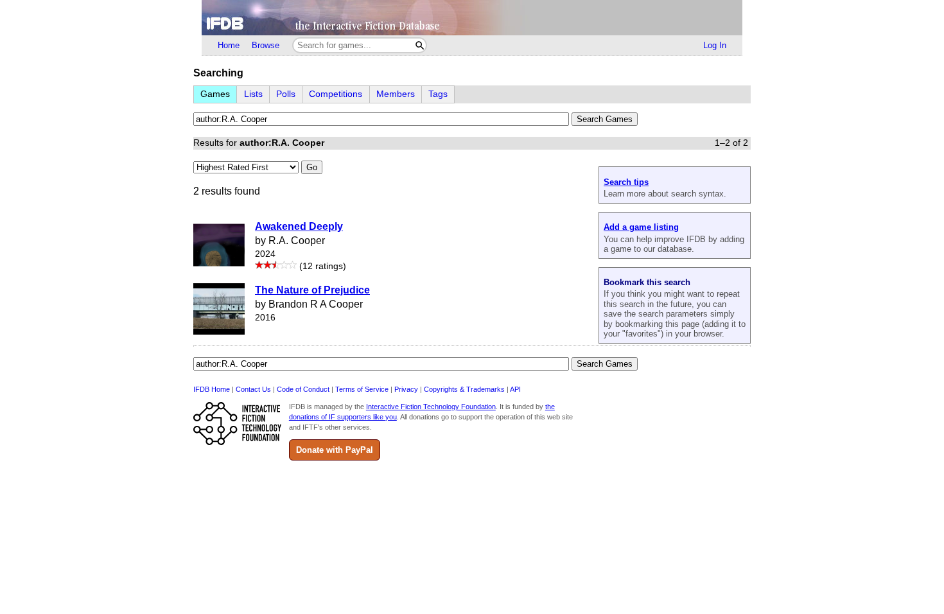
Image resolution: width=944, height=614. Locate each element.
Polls (285, 94)
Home (229, 45)
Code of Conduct (303, 389)
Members (395, 94)
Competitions (335, 94)
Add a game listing (641, 227)
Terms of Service (362, 389)
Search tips (626, 182)
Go (311, 167)
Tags (438, 94)
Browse (265, 45)
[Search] (420, 45)
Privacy (406, 389)
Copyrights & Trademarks (464, 389)
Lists (253, 94)
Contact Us (253, 389)
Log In (714, 45)
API (515, 389)
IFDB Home (211, 389)
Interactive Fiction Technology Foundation (431, 406)
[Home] (472, 17)
